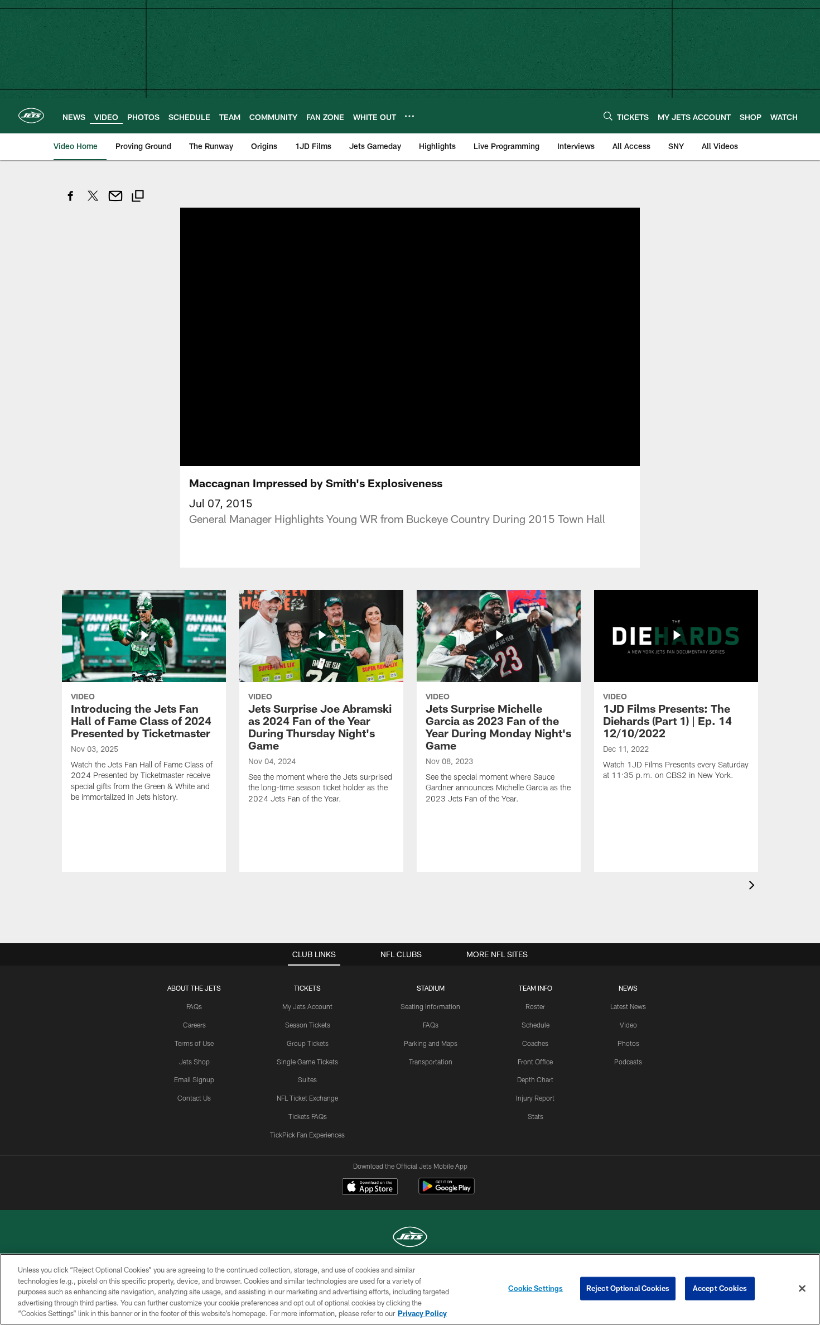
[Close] (802, 1288)
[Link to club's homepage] (31, 115)
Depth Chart (535, 1079)
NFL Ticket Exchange (307, 1098)
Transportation (430, 1061)
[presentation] (753, 886)
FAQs (194, 1006)
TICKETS (307, 988)
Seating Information (430, 1006)
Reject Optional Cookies (627, 1288)
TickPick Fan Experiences (307, 1135)
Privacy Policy (422, 1313)
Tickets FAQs (307, 1116)
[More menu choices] (409, 116)
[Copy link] (138, 197)
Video (628, 1025)
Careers (194, 1025)
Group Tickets (308, 1043)
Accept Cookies (720, 1288)
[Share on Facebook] (71, 202)
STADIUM (431, 988)
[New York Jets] (410, 1238)
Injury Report (535, 1098)
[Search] (608, 115)
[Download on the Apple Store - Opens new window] (370, 1187)
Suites (307, 1079)
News (628, 988)
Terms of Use (194, 1043)
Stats (535, 1116)
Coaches (535, 1043)
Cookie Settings (535, 1288)
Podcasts (628, 1061)
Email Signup (194, 1079)
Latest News (628, 1006)
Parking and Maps (430, 1043)
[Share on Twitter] (93, 202)
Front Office (535, 1061)
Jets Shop (194, 1061)
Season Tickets (307, 1025)
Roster (535, 1006)
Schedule (535, 1025)
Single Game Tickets (307, 1061)
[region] (410, 1289)
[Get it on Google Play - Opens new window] (446, 1192)
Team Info (535, 988)
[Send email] (115, 202)
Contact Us (194, 1098)
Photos (628, 1043)
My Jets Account (307, 1006)
